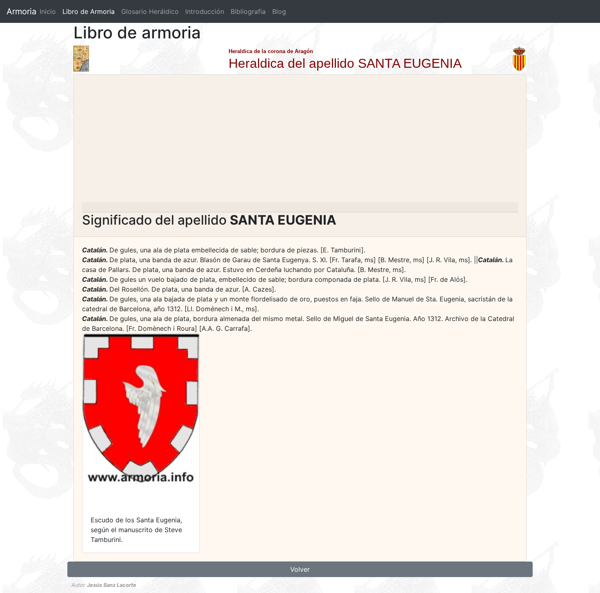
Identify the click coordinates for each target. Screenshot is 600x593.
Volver (300, 569)
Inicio (48, 11)
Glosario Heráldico (150, 11)
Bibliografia (248, 11)
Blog (279, 11)
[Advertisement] (300, 141)
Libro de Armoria (90, 11)
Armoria (21, 11)
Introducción (204, 11)
